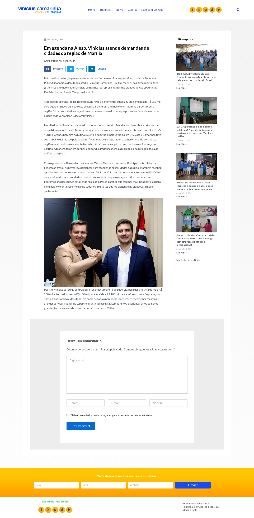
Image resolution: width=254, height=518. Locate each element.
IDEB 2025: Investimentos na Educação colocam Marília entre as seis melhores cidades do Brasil (196, 76)
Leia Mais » (181, 88)
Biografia (105, 9)
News (119, 9)
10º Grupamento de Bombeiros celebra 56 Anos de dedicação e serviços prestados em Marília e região (194, 131)
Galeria (132, 9)
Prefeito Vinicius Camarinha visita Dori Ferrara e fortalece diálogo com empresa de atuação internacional (195, 240)
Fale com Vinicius (152, 9)
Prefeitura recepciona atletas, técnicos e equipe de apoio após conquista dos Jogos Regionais (194, 185)
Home (92, 9)
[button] (238, 10)
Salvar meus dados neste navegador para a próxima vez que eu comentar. (112, 415)
